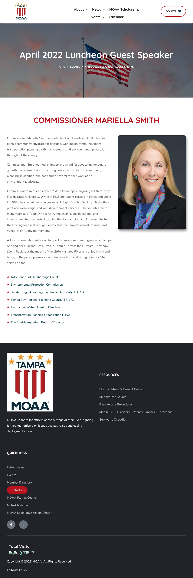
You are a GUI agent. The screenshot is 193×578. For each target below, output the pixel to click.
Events (95, 17)
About (79, 9)
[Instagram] (23, 524)
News (96, 9)
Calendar (116, 17)
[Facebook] (11, 524)
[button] (173, 11)
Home (61, 66)
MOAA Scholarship (124, 9)
